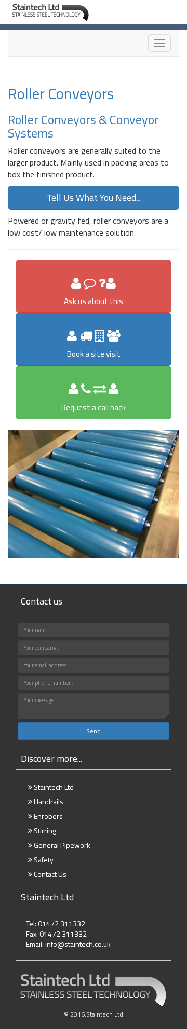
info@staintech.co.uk (78, 944)
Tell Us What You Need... (94, 197)
